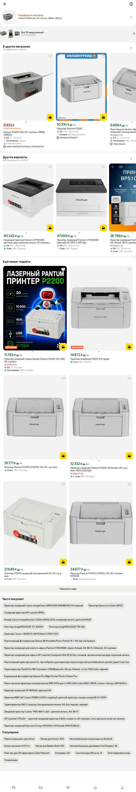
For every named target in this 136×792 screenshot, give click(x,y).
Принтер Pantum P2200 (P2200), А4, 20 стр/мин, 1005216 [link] (96, 574)
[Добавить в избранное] (50, 56)
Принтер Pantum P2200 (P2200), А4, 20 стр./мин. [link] (31, 467)
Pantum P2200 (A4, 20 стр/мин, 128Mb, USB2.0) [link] (24, 133)
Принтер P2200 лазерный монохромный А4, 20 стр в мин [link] (32, 574)
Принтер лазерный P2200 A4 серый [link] (89, 359)
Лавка (41, 787)
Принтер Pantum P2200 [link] (69, 128)
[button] (5, 4)
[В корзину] (50, 117)
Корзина (95, 787)
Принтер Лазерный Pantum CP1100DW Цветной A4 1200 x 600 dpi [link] (77, 241)
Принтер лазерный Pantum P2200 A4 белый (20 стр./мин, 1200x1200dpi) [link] (99, 469)
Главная (13, 787)
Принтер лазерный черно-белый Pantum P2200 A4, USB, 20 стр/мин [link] (34, 360)
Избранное (68, 787)
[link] (43, 605)
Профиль (122, 787)
